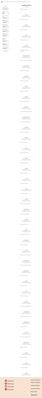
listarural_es (10, 383)
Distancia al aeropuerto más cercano (4, 39)
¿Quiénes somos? (24, 1)
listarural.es (10, 381)
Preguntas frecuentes (35, 388)
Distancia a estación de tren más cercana (5, 34)
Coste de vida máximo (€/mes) (5, 11)
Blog (29, 1)
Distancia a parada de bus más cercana (5, 29)
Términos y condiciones (35, 382)
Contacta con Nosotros (35, 379)
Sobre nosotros (34, 391)
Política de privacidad (35, 385)
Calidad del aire (4, 43)
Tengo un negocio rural (17, 1)
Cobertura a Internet (5, 7)
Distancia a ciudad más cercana (5, 16)
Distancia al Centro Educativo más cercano (5, 20)
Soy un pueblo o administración (8, 1)
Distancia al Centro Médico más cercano (5, 25)
